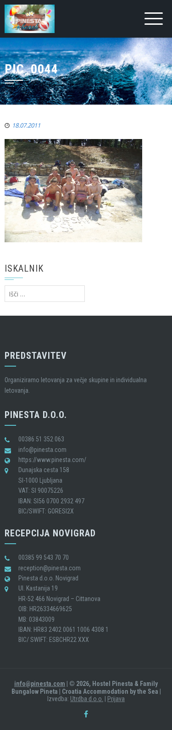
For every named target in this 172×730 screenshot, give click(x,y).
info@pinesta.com (39, 683)
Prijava (116, 698)
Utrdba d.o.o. (86, 698)
